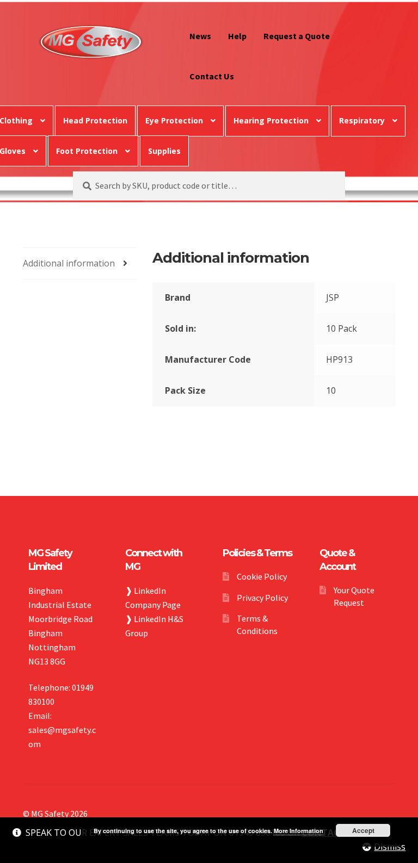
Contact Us (211, 76)
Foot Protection (87, 151)
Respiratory (362, 120)
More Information (298, 831)
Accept (363, 830)
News (200, 35)
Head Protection (95, 120)
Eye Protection (174, 120)
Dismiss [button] (389, 847)
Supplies (164, 151)
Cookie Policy (262, 576)
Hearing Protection (271, 120)
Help (237, 35)
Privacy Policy (262, 597)
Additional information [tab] (69, 263)
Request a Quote (296, 35)
